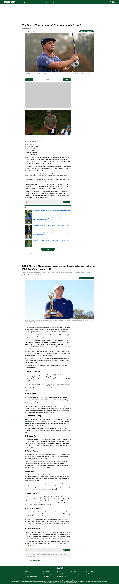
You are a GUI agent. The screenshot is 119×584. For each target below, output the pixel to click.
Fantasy (58, 2)
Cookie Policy (75, 574)
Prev (29, 79)
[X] (107, 1)
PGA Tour (51, 327)
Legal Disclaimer (89, 574)
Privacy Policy (47, 574)
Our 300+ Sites (75, 571)
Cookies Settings (61, 576)
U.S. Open (45, 458)
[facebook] (110, 1)
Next (66, 79)
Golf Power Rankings (35, 560)
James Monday (28, 275)
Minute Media (18, 580)
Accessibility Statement (31, 576)
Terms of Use (60, 574)
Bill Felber (27, 28)
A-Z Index (46, 576)
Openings (46, 571)
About (63, 2)
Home (26, 254)
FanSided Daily (89, 571)
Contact (59, 571)
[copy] (34, 31)
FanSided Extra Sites (71, 2)
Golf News (32, 254)
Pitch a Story (28, 574)
